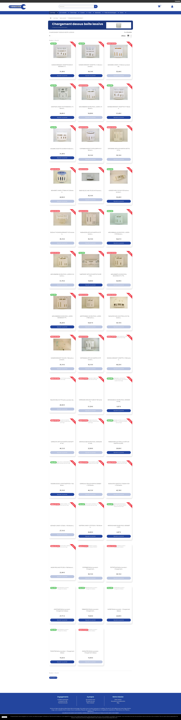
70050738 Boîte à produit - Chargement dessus (62, 652)
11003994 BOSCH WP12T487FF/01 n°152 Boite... (62, 484)
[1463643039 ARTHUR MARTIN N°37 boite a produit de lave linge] (90, 219)
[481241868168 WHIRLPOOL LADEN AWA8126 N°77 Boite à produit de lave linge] (62, 302)
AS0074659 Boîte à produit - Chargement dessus (62, 610)
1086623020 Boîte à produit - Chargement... (90, 610)
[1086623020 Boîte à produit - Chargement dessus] (90, 596)
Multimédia (98, 12)
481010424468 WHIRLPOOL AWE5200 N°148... (90, 442)
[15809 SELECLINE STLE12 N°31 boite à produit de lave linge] (90, 177)
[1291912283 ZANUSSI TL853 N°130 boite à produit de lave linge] (90, 386)
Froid (90, 12)
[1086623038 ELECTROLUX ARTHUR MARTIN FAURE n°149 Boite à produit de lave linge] (118, 428)
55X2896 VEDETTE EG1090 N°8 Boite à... (62, 148)
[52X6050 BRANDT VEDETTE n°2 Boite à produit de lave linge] (90, 51)
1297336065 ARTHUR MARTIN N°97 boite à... (90, 358)
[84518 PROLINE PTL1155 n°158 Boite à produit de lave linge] (62, 554)
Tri (49, 35)
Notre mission (118, 699)
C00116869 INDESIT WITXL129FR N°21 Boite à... (90, 149)
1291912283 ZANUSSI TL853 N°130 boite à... (90, 400)
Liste (131, 36)
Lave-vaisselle (62, 12)
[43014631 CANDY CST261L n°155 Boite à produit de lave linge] (62, 512)
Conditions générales (62, 699)
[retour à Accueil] (50, 18)
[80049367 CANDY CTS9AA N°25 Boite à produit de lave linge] (62, 177)
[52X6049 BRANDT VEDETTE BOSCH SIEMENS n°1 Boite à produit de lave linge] (62, 51)
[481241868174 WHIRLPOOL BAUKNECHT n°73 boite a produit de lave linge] (118, 261)
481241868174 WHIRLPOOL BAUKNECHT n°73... (119, 275)
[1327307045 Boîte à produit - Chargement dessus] (118, 554)
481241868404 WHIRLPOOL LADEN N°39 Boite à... (118, 233)
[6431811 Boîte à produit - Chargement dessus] (118, 596)
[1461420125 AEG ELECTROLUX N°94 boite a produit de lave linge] (118, 302)
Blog (118, 702)
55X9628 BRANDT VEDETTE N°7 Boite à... (118, 107)
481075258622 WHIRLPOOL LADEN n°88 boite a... (90, 316)
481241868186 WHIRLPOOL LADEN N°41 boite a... (62, 275)
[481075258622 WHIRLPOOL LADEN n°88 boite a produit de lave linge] (90, 302)
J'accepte (4, 717)
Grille (128, 36)
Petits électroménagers (110, 12)
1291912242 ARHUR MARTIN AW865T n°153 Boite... (90, 484)
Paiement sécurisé (63, 702)
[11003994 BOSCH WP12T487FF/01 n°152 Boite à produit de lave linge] (62, 470)
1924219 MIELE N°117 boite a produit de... (62, 400)
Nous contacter (90, 702)
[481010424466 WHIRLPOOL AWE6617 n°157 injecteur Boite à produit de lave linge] (118, 512)
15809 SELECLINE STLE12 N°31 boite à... (90, 190)
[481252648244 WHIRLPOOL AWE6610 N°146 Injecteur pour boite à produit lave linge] (118, 386)
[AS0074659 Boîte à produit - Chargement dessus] (62, 596)
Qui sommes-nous (90, 699)
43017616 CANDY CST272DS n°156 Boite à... (90, 526)
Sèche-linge (73, 12)
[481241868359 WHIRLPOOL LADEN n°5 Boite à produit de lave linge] (90, 93)
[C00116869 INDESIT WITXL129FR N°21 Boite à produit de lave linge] (90, 135)
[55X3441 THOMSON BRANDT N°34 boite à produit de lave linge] (62, 219)
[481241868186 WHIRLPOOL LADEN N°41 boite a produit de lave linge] (62, 261)
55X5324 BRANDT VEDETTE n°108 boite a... (119, 358)
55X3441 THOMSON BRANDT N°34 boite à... (62, 233)
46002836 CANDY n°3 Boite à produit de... (119, 65)
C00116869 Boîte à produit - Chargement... (90, 568)
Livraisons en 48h (62, 701)
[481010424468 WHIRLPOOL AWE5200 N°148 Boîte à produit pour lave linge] (90, 428)
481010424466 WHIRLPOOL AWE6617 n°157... (119, 526)
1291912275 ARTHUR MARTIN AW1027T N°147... (62, 442)
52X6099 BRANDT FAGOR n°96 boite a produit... (62, 358)
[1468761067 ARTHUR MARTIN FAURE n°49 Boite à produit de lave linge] (90, 261)
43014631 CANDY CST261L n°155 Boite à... (62, 525)
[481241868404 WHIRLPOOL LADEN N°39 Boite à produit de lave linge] (118, 219)
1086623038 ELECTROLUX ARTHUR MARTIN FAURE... (118, 442)
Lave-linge (52, 12)
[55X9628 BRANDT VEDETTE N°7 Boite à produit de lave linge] (118, 93)
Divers (121, 12)
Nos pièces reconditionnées (118, 701)
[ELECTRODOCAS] (17, 7)
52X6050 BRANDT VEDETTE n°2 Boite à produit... (90, 65)
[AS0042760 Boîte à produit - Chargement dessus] (90, 638)
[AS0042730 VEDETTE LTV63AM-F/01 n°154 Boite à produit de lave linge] (118, 470)
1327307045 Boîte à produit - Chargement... (118, 568)
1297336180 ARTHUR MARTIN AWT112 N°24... (119, 149)
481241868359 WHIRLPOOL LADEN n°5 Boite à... (90, 107)
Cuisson (82, 12)
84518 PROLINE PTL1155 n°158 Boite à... (62, 567)
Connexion (177, 1)
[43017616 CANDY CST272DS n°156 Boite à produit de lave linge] (90, 512)
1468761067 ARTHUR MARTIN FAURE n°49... (90, 275)
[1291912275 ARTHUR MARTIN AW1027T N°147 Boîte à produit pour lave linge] (62, 428)
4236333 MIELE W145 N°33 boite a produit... (119, 191)
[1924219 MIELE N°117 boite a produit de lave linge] (62, 386)
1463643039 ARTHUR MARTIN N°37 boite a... (90, 233)
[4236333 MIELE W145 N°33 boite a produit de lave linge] (118, 177)
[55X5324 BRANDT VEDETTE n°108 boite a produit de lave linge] (118, 344)
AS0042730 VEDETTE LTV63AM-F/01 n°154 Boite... (118, 484)
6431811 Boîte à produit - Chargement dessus (119, 610)
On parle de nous (90, 701)
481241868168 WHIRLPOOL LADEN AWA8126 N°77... (62, 316)
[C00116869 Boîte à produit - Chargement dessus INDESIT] (90, 554)
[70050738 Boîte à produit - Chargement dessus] (62, 638)
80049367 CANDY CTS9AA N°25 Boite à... (62, 191)
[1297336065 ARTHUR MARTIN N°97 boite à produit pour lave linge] (90, 344)
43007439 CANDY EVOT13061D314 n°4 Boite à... (62, 107)
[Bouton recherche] (96, 6)
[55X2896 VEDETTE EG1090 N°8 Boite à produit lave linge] (62, 135)
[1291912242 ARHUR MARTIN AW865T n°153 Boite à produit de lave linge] (90, 470)
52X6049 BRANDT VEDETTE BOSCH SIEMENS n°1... (62, 65)
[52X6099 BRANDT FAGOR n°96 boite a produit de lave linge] (62, 344)
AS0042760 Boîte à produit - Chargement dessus (90, 652)
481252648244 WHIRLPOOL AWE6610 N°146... (119, 400)
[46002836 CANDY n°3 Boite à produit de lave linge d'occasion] (118, 51)
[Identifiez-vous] (172, 7)
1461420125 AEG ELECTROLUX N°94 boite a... (118, 316)
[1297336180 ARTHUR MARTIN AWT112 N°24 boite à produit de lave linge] (118, 135)
